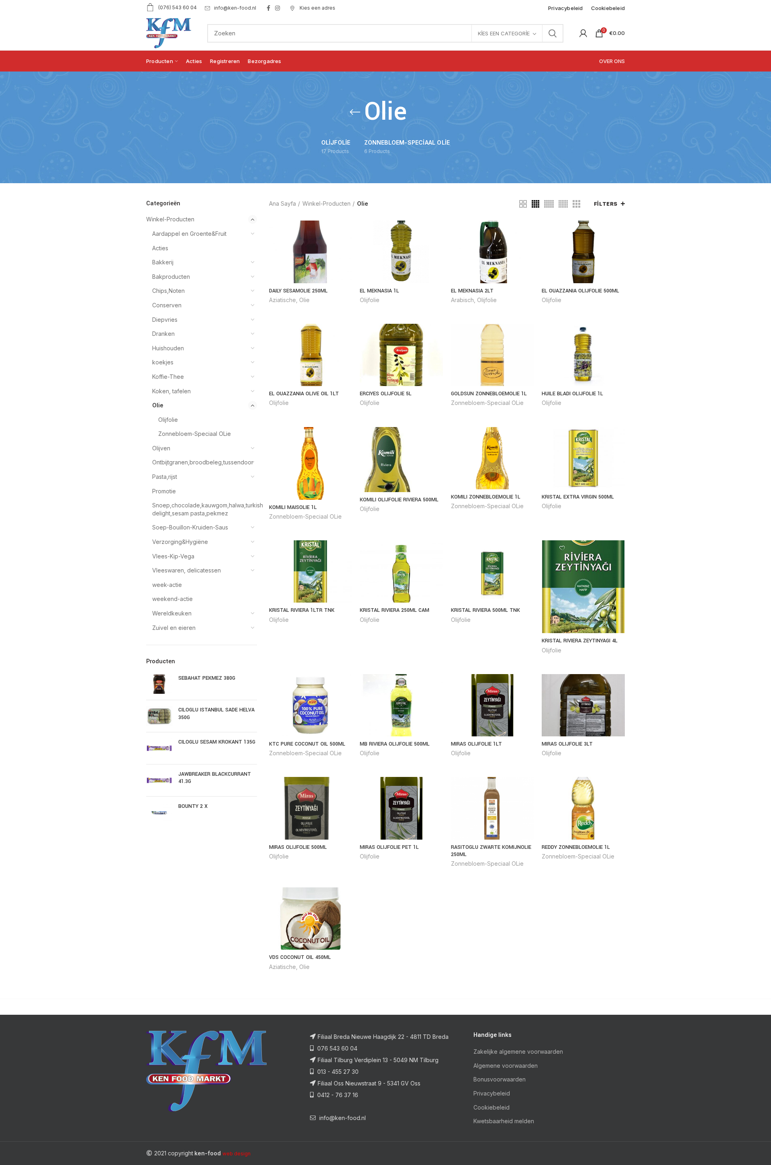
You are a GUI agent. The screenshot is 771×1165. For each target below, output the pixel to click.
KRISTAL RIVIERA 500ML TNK (485, 610)
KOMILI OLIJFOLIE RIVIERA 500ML (399, 499)
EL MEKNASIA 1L (379, 290)
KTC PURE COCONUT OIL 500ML (307, 744)
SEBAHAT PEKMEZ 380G (206, 678)
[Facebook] (268, 8)
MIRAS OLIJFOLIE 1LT (476, 744)
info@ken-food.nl (235, 8)
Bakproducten (171, 276)
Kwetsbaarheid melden (503, 1121)
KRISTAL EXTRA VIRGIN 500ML (578, 497)
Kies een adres (316, 8)
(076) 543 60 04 (177, 7)
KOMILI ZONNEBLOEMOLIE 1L (485, 497)
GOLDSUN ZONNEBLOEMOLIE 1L (489, 393)
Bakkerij (162, 262)
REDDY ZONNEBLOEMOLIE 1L (576, 847)
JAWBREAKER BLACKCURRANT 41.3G (214, 778)
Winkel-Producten (170, 219)
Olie (157, 405)
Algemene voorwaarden (505, 1065)
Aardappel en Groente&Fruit (189, 233)
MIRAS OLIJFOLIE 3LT (567, 744)
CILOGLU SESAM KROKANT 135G (216, 742)
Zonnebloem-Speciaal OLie (194, 433)
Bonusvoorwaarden (499, 1079)
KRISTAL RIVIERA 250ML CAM (394, 610)
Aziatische (282, 299)
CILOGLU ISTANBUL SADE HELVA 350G (216, 713)
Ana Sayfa (282, 203)
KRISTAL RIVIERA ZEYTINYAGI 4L (580, 640)
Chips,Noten (168, 290)
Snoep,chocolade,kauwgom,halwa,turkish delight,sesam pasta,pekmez (199, 509)
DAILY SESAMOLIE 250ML (298, 290)
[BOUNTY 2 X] (159, 812)
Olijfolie (168, 419)
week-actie (167, 584)
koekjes (162, 362)
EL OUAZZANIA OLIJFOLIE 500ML (580, 290)
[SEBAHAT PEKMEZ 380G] (159, 684)
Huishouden (168, 348)
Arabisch (462, 299)
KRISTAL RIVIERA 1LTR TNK (302, 610)
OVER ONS (612, 61)
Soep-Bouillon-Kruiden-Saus (190, 527)
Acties (160, 248)
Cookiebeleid (491, 1107)
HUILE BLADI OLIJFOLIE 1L (572, 393)
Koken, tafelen (171, 391)
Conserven (167, 305)
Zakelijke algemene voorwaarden (518, 1051)
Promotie (164, 491)
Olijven (161, 448)
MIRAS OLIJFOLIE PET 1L (389, 847)
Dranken (163, 333)
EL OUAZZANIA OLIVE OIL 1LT (304, 393)
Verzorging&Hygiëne (180, 541)
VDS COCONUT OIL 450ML (300, 957)
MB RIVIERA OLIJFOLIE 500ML (395, 744)
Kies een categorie (504, 33)
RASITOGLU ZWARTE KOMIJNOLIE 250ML (491, 851)
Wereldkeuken (172, 613)
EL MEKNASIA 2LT (472, 290)
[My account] (583, 33)
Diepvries (164, 319)
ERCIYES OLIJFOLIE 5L (386, 393)
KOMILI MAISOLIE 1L (293, 507)
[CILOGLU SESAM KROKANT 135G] (159, 748)
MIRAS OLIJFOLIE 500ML (298, 847)
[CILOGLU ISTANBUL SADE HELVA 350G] (159, 716)
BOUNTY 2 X (193, 806)
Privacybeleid (491, 1093)
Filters (606, 203)
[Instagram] (277, 8)
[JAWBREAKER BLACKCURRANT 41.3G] (159, 780)
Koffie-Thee (168, 376)
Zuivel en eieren (174, 627)
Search (553, 33)
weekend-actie (172, 598)
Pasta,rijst (164, 476)
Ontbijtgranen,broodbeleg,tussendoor (199, 462)
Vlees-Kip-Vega (173, 556)
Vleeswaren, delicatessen (186, 570)
